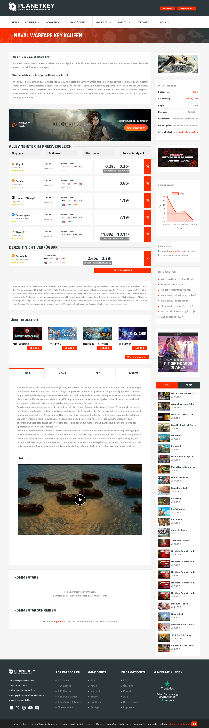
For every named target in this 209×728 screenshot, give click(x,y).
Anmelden (167, 8)
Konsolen (101, 22)
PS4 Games (64, 685)
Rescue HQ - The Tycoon (96, 344)
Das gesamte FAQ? (172, 316)
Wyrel (19, 231)
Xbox (195, 98)
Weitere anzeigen (136, 357)
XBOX (94, 685)
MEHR (163, 22)
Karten (122, 22)
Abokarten (52, 22)
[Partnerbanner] (178, 157)
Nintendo (96, 691)
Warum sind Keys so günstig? (178, 311)
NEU (167, 385)
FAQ (125, 680)
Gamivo (19, 180)
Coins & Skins (77, 22)
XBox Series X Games (70, 702)
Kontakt (128, 691)
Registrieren (187, 8)
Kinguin (19, 163)
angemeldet (175, 251)
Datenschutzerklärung (178, 724)
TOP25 (189, 385)
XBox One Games (68, 696)
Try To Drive (54, 344)
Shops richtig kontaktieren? (177, 306)
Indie (195, 91)
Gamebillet (21, 255)
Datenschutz (130, 702)
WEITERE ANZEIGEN (122, 270)
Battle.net (97, 702)
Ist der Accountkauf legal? (176, 289)
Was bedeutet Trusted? (174, 300)
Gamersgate (22, 214)
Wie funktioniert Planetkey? (177, 279)
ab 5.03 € (139, 347)
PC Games (30, 22)
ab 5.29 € (104, 347)
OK (194, 724)
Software (143, 22)
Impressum (129, 707)
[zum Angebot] (147, 166)
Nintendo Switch (67, 707)
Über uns (128, 685)
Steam (189, 98)
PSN (93, 680)
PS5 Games (64, 691)
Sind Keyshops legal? (173, 284)
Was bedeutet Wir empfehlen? (178, 295)
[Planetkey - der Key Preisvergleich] (32, 12)
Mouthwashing (21, 344)
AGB (125, 696)
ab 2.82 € (34, 347)
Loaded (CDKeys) (25, 197)
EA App (95, 707)
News (15, 22)
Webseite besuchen (188, 132)
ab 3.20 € (69, 347)
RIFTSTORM (125, 344)
